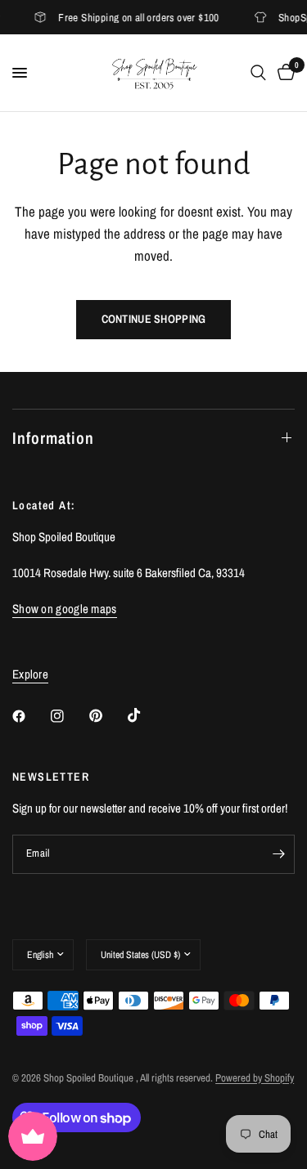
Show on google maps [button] (64, 609)
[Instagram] (69, 716)
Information (53, 438)
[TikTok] (146, 715)
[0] (283, 72)
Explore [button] (30, 674)
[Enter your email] (278, 854)
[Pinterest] (107, 715)
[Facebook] (30, 716)
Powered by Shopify (254, 1078)
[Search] (258, 72)
